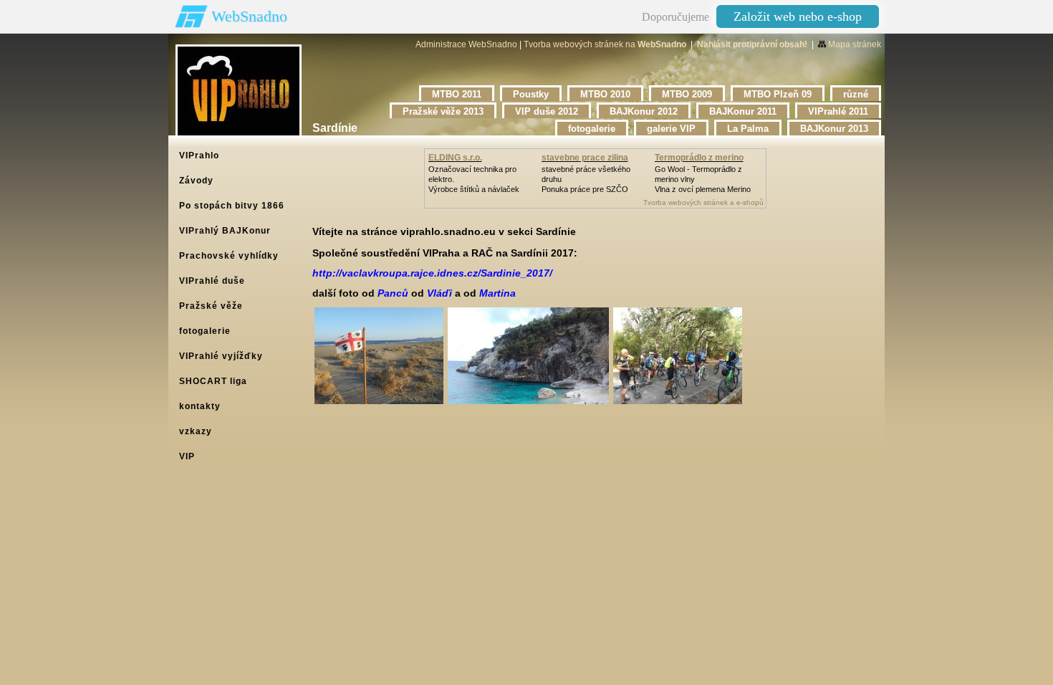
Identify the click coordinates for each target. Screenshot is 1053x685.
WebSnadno (249, 16)
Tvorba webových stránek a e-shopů (703, 202)
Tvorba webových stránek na (605, 44)
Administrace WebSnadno (466, 44)
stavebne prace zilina (585, 158)
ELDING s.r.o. (455, 158)
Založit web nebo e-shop (798, 16)
